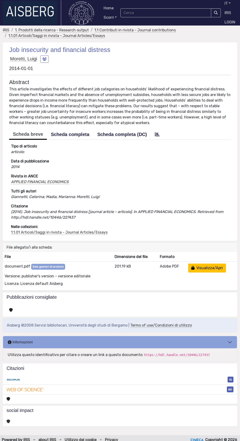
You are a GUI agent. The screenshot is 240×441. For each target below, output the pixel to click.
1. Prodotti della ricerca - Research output (52, 30)
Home (109, 8)
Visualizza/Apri (209, 268)
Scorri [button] (109, 17)
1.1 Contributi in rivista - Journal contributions (135, 30)
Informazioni (22, 342)
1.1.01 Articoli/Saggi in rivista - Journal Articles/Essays (56, 35)
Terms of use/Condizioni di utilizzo (161, 325)
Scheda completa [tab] (70, 134)
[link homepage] (32, 13)
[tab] (157, 134)
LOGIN (230, 22)
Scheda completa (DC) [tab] (122, 134)
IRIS (228, 13)
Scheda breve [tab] (28, 134)
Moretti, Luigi (23, 58)
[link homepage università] (81, 13)
